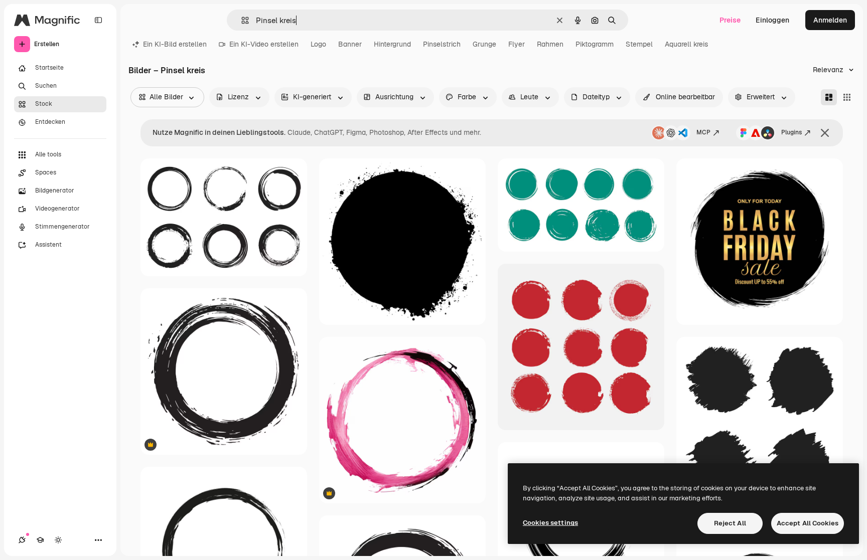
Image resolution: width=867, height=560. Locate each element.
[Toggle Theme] (58, 540)
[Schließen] (825, 133)
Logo (318, 44)
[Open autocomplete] (241, 20)
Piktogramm (594, 44)
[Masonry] (829, 97)
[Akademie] (40, 540)
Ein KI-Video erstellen (264, 44)
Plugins (791, 132)
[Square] (847, 97)
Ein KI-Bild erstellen (175, 44)
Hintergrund (392, 44)
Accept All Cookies (807, 523)
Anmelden (830, 20)
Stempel (639, 44)
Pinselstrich (442, 44)
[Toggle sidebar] (98, 20)
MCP (703, 132)
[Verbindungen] (22, 540)
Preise (730, 20)
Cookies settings (550, 522)
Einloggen (772, 20)
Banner (350, 44)
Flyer (516, 44)
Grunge (484, 44)
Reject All (730, 523)
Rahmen (550, 44)
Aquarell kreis (686, 44)
